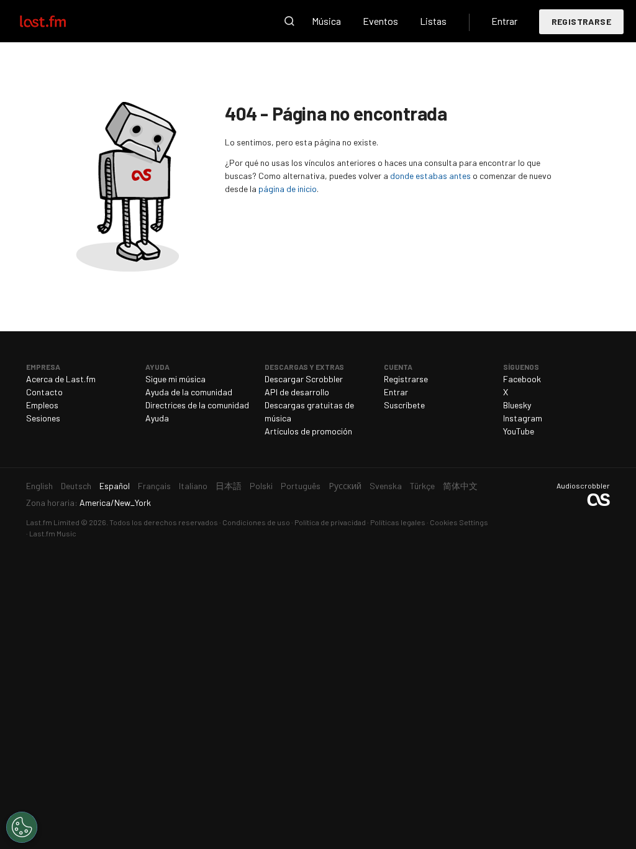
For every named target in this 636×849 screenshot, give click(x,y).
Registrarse (581, 21)
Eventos (380, 21)
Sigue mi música (175, 379)
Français (154, 485)
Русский (345, 485)
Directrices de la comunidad (197, 405)
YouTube (518, 431)
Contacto (44, 392)
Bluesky (517, 405)
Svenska (386, 485)
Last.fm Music (52, 533)
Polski (261, 485)
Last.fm (57, 21)
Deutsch (76, 485)
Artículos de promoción (308, 431)
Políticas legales (397, 522)
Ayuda (157, 418)
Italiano (193, 485)
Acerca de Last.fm (61, 379)
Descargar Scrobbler (304, 379)
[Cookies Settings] (21, 827)
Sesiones (43, 418)
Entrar (504, 21)
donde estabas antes (430, 175)
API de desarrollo (297, 392)
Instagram (522, 418)
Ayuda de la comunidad (188, 392)
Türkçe (422, 485)
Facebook (522, 379)
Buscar (289, 21)
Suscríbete (404, 405)
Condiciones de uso (256, 522)
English (39, 485)
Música (326, 21)
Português (300, 485)
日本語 (229, 485)
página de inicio (287, 188)
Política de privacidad (330, 522)
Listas (433, 21)
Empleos (42, 405)
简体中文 (460, 485)
